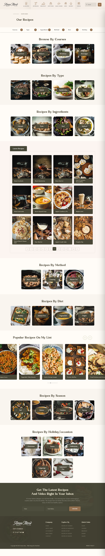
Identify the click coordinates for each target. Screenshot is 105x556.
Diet (69, 30)
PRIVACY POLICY (90, 545)
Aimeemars (16, 14)
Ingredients (44, 30)
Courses (14, 30)
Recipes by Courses (67, 526)
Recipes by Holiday (67, 533)
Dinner (84, 533)
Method (56, 30)
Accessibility (49, 531)
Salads (84, 536)
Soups (83, 526)
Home (47, 526)
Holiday (84, 30)
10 (66, 249)
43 (73, 249)
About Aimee (49, 528)
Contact (48, 536)
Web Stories (49, 533)
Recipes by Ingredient (68, 528)
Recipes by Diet (66, 531)
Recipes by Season (67, 536)
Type (27, 30)
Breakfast (84, 531)
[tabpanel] (52, 361)
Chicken (84, 528)
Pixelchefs (37, 545)
